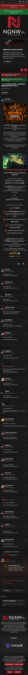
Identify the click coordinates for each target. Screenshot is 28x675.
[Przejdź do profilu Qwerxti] (3, 446)
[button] (22, 70)
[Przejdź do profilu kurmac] (3, 474)
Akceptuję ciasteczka (9, 664)
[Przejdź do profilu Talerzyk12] (3, 487)
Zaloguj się (10, 672)
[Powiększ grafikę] (14, 151)
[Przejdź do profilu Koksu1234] (3, 460)
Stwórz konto (17, 672)
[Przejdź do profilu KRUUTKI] (3, 366)
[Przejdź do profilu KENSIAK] (3, 321)
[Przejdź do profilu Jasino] (3, 271)
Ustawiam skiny (9, 62)
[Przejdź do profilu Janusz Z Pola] (3, 309)
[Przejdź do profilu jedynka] (3, 296)
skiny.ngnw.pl (22, 55)
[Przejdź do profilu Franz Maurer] (3, 513)
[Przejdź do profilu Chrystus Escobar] (3, 434)
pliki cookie (20, 656)
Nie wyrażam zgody (19, 664)
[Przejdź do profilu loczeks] (3, 380)
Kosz (6, 94)
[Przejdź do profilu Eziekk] (3, 100)
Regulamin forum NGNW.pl (17, 661)
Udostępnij (7, 591)
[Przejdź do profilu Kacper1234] (3, 541)
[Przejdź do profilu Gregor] (3, 334)
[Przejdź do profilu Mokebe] (3, 352)
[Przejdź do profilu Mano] (3, 526)
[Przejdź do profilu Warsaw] (3, 499)
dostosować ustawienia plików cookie (11, 659)
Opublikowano (9, 101)
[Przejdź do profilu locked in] (3, 405)
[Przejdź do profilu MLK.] (3, 561)
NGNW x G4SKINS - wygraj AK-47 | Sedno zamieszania (13, 11)
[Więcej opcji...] (24, 100)
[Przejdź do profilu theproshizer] (3, 420)
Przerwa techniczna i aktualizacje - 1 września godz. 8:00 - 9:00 (13, 6)
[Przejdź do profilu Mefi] (3, 393)
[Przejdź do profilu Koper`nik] (3, 283)
